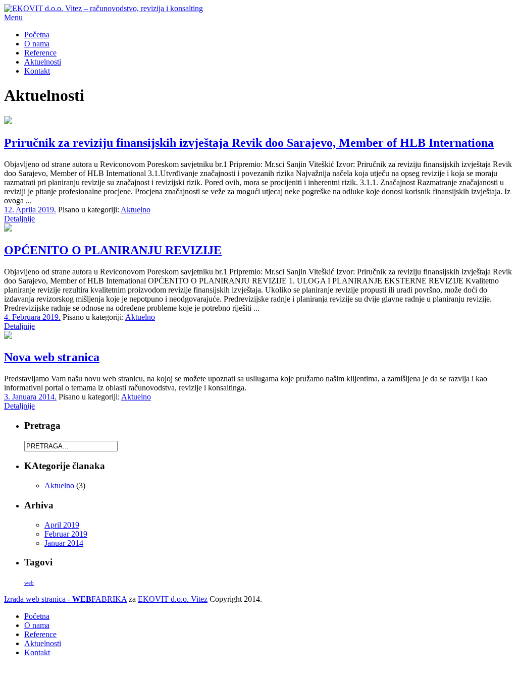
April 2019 (61, 525)
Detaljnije (19, 218)
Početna (36, 34)
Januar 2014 (63, 543)
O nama (36, 43)
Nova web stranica (51, 357)
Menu (13, 17)
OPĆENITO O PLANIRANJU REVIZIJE (113, 250)
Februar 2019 (65, 534)
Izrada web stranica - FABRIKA (65, 599)
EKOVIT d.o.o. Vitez (173, 599)
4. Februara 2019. (32, 317)
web (29, 583)
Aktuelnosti (42, 62)
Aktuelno (135, 209)
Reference (40, 52)
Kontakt (37, 71)
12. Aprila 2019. (30, 209)
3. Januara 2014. (30, 396)
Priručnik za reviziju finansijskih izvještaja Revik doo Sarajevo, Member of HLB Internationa (249, 142)
